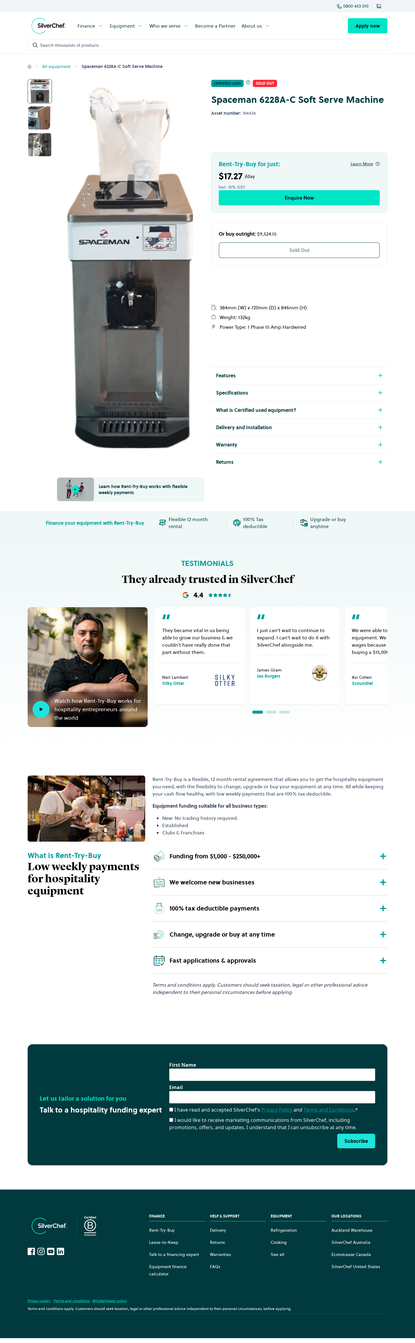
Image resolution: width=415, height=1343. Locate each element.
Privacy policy (39, 1300)
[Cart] (380, 6)
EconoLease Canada (351, 1254)
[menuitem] (90, 26)
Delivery (218, 1230)
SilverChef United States (355, 1267)
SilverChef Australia (350, 1242)
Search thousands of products (69, 45)
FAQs (215, 1267)
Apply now (367, 25)
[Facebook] (31, 1251)
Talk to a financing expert (174, 1254)
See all (277, 1254)
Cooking (279, 1242)
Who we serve (164, 25)
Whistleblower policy (109, 1300)
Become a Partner (215, 25)
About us (252, 25)
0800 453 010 (356, 6)
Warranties (220, 1254)
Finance (86, 25)
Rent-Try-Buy (162, 1230)
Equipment (122, 25)
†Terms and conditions (71, 1300)
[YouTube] (50, 1251)
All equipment (56, 66)
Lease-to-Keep (163, 1242)
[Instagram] (41, 1251)
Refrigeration (284, 1230)
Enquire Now (299, 197)
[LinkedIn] (60, 1251)
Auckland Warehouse (351, 1230)
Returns (217, 1242)
